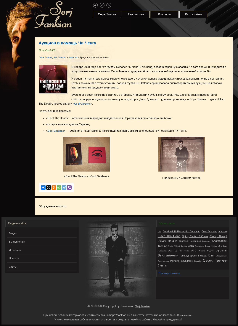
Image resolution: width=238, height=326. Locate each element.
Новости (14, 258)
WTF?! (194, 251)
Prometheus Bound (202, 246)
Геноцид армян (188, 255)
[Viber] (69, 187)
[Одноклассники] (54, 187)
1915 (159, 232)
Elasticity (222, 231)
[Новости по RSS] (108, 5)
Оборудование (221, 256)
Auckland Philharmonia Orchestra (181, 231)
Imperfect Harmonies (190, 241)
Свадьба (197, 261)
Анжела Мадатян (206, 251)
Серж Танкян (107, 14)
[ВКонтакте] (43, 187)
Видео (13, 233)
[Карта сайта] (102, 5)
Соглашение (184, 315)
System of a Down (219, 246)
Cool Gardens (82, 103)
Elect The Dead (169, 236)
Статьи (13, 266)
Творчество (136, 14)
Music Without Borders (177, 246)
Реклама (174, 261)
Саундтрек (186, 261)
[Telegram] (64, 187)
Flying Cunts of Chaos (195, 236)
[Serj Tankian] (53, 27)
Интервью (15, 249)
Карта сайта (193, 14)
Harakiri (172, 240)
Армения (221, 250)
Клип (211, 255)
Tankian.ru (162, 251)
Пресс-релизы (163, 261)
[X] (48, 187)
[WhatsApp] (59, 187)
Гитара (202, 255)
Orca (191, 245)
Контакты (164, 14)
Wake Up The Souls (178, 251)
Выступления (17, 241)
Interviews (206, 241)
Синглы (162, 265)
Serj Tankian (142, 306)
